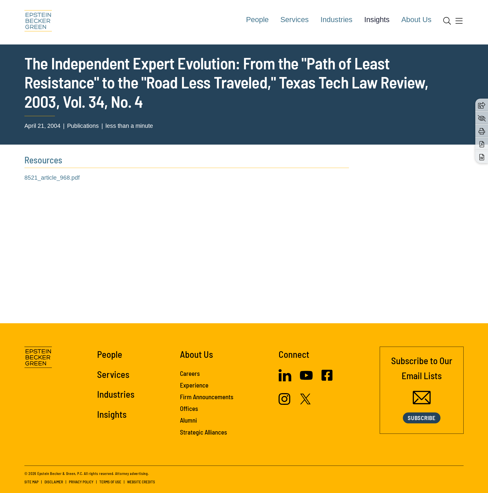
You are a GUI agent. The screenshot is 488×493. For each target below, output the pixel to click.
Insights (377, 20)
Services (294, 20)
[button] (481, 105)
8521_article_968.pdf (52, 177)
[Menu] (459, 23)
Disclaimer (53, 482)
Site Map (31, 482)
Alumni (188, 420)
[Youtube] (306, 379)
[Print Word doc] (481, 157)
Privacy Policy (81, 482)
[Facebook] (327, 378)
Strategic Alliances (203, 432)
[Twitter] (305, 402)
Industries (337, 20)
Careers (190, 373)
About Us (416, 20)
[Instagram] (285, 402)
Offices (189, 408)
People (257, 20)
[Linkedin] (285, 379)
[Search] (447, 21)
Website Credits (141, 482)
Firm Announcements (206, 396)
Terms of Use (110, 482)
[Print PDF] (481, 144)
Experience (194, 385)
